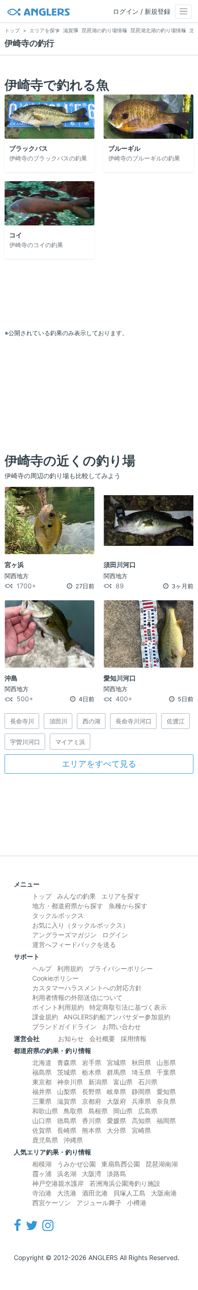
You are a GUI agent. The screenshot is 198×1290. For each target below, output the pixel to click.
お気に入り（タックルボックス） (80, 925)
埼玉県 (141, 1072)
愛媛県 (116, 1120)
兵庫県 (141, 1101)
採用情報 (133, 1038)
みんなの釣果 (76, 896)
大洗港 (66, 1193)
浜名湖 (66, 1174)
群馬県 (116, 1072)
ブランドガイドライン (64, 1026)
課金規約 (45, 1017)
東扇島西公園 (120, 1164)
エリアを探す (120, 896)
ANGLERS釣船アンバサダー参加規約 (117, 1017)
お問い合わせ (121, 1026)
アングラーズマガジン (64, 935)
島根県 (98, 1111)
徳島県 (66, 1120)
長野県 (91, 1091)
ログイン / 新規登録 (141, 11)
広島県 (147, 1111)
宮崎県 (141, 1130)
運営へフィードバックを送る (74, 944)
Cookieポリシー (55, 978)
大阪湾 (91, 1174)
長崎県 (66, 1130)
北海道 (42, 1062)
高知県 (141, 1120)
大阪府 (116, 1101)
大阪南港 (164, 1193)
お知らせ (71, 1038)
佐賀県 (42, 1130)
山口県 (42, 1120)
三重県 (42, 1101)
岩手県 (91, 1062)
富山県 (123, 1082)
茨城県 (66, 1072)
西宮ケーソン (51, 1203)
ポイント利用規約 (58, 1007)
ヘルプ (42, 968)
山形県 (166, 1062)
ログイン (115, 935)
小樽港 (136, 1203)
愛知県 (166, 1091)
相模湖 (42, 1164)
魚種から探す (128, 906)
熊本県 (91, 1130)
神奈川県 (70, 1082)
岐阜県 (116, 1091)
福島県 (42, 1072)
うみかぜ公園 (76, 1164)
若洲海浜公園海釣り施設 (124, 1183)
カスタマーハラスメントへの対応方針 (87, 988)
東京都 (42, 1082)
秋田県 (141, 1062)
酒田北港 (95, 1193)
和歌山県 (45, 1111)
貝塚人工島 (129, 1193)
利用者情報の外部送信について (77, 997)
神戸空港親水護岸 (58, 1183)
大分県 (116, 1130)
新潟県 (98, 1082)
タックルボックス (58, 915)
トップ (42, 896)
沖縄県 (73, 1140)
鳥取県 (73, 1111)
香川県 (91, 1120)
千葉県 (166, 1072)
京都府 (91, 1101)
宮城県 (116, 1062)
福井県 (42, 1091)
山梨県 (66, 1091)
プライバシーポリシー (120, 968)
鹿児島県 (45, 1140)
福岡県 (166, 1120)
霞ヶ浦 (42, 1174)
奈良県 (166, 1101)
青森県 (66, 1062)
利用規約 (70, 968)
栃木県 (91, 1072)
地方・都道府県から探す (67, 906)
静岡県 (141, 1091)
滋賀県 (66, 1101)
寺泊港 (42, 1193)
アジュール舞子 (99, 1203)
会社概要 (102, 1038)
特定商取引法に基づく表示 (128, 1007)
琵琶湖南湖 (162, 1164)
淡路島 (116, 1174)
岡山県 (123, 1111)
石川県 (147, 1082)
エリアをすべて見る (99, 764)
